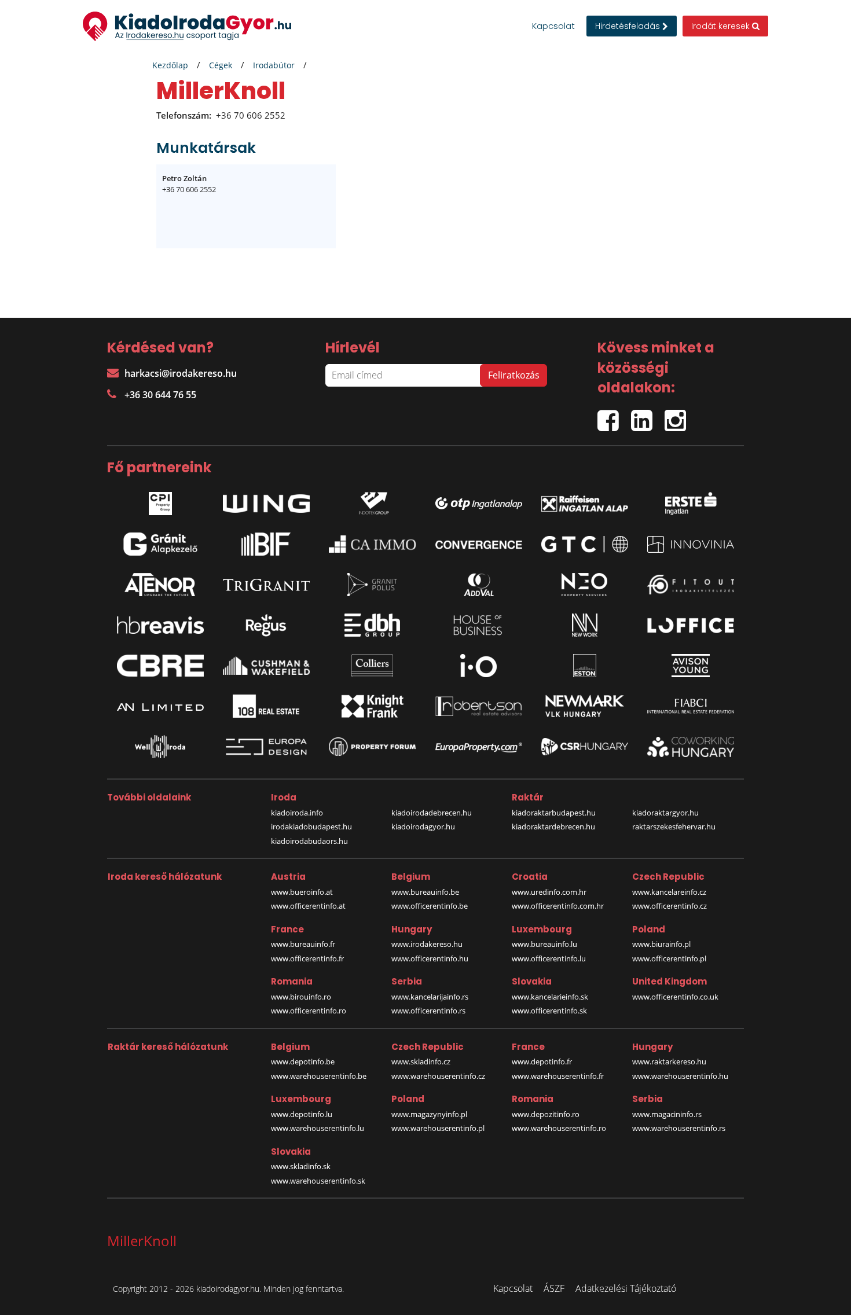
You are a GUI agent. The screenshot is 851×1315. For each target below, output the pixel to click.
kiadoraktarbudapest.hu (554, 812)
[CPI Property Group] (160, 500)
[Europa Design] (266, 747)
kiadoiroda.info (297, 812)
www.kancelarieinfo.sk (550, 996)
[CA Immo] (372, 544)
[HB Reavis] (160, 625)
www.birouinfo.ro (301, 996)
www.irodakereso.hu (427, 944)
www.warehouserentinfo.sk (318, 1181)
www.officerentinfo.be (429, 906)
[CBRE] (160, 665)
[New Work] (584, 625)
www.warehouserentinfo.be (318, 1076)
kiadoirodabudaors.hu (309, 841)
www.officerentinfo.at (308, 906)
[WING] (266, 500)
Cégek (220, 65)
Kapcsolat (553, 26)
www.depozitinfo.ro (545, 1114)
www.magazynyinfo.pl (429, 1114)
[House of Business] (479, 625)
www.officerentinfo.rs (428, 1010)
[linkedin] (648, 415)
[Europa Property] (479, 746)
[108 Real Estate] (266, 706)
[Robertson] (479, 706)
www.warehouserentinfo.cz (438, 1076)
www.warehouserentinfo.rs (678, 1128)
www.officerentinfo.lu (549, 958)
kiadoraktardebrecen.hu (553, 826)
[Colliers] (372, 665)
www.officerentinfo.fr (307, 958)
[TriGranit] (266, 585)
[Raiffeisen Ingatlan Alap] (584, 501)
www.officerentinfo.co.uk (675, 996)
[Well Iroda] (160, 746)
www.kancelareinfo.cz (669, 892)
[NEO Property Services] (584, 584)
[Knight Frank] (372, 706)
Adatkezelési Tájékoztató (625, 1288)
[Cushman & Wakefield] (266, 666)
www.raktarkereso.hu (669, 1061)
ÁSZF (554, 1288)
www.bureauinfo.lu (544, 944)
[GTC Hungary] (584, 544)
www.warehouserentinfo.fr (558, 1076)
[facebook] (614, 415)
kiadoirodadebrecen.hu (431, 812)
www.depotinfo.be (303, 1061)
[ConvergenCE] (479, 544)
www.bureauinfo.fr (303, 944)
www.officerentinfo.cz (669, 906)
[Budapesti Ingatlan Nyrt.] (266, 544)
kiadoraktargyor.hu (665, 812)
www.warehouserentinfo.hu (680, 1076)
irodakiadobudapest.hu (311, 826)
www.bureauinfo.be (425, 892)
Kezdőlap (170, 65)
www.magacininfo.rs (667, 1114)
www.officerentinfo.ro (308, 1010)
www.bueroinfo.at (302, 892)
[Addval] (479, 584)
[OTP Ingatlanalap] (479, 501)
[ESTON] (584, 665)
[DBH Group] (372, 625)
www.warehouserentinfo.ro (559, 1128)
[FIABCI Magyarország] (690, 706)
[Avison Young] (690, 665)
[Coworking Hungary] (690, 747)
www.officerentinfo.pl (669, 958)
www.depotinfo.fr (542, 1061)
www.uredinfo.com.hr (549, 892)
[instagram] (678, 415)
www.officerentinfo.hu (429, 958)
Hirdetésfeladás (628, 26)
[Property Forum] (372, 747)
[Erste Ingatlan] (690, 500)
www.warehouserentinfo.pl (438, 1128)
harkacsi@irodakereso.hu (180, 373)
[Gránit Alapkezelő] (160, 544)
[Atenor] (160, 584)
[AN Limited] (160, 706)
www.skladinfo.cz (420, 1061)
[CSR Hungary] (584, 746)
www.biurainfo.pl (661, 944)
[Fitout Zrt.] (690, 584)
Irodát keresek (721, 26)
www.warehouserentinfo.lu (317, 1128)
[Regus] (266, 625)
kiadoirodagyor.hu (423, 826)
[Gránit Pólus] (372, 584)
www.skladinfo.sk (301, 1166)
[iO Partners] (479, 665)
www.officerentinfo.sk (549, 1010)
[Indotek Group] (372, 500)
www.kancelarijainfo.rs (429, 996)
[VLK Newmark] (584, 706)
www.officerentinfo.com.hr (558, 906)
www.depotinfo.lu (301, 1114)
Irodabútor (274, 65)
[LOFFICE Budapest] (690, 625)
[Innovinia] (690, 544)
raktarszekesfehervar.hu (674, 826)
